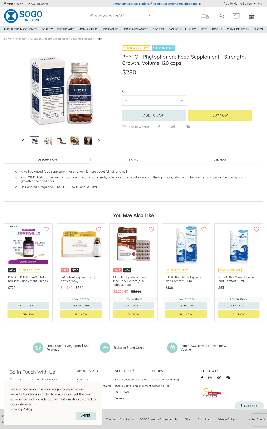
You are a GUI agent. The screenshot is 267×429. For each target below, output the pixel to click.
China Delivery (238, 29)
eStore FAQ (122, 392)
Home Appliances (135, 29)
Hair (99, 38)
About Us (82, 379)
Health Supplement (56, 38)
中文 (260, 3)
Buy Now (220, 115)
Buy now (28, 314)
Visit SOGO (15, 3)
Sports (158, 29)
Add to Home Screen (238, 3)
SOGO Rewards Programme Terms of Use (165, 419)
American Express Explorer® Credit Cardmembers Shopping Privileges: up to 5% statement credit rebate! (178, 4)
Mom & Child (88, 29)
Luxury (190, 29)
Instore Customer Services (131, 379)
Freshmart (65, 29)
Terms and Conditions (119, 419)
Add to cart (154, 115)
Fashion (175, 29)
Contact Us (121, 398)
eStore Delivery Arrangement (133, 385)
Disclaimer (204, 419)
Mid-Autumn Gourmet (20, 29)
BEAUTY (47, 29)
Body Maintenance (82, 38)
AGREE (86, 416)
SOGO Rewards (38, 3)
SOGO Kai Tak (161, 385)
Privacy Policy (21, 409)
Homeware (110, 29)
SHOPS (258, 29)
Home (8, 38)
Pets (204, 29)
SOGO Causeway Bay (165, 379)
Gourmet (35, 38)
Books (217, 29)
